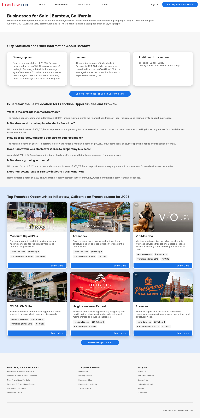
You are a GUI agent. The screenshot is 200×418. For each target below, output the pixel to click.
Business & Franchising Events (21, 384)
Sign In (154, 4)
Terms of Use (84, 388)
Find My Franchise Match (180, 4)
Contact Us (143, 380)
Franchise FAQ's (14, 392)
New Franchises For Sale (18, 380)
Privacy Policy (85, 375)
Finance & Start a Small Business (22, 375)
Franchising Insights (87, 384)
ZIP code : (144, 62)
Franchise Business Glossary (20, 371)
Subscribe (142, 392)
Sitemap (141, 388)
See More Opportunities (100, 342)
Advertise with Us (146, 375)
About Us (142, 371)
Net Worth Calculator (16, 388)
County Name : (147, 65)
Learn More (57, 265)
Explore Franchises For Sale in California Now (100, 93)
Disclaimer (83, 371)
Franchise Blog (85, 380)
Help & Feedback (145, 384)
